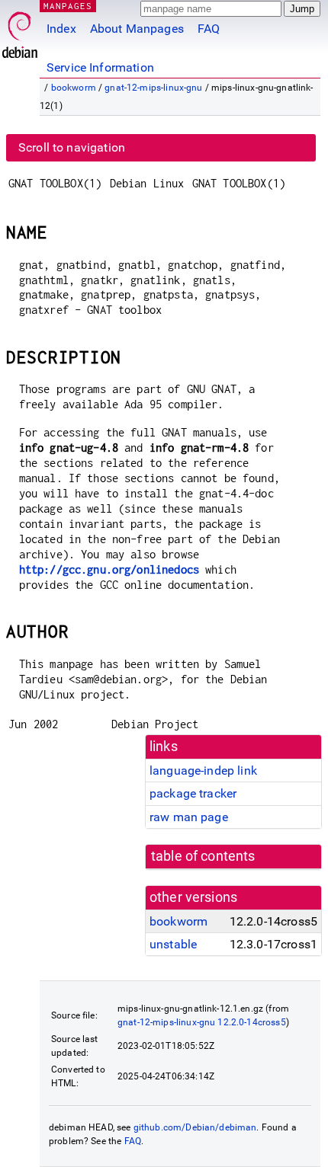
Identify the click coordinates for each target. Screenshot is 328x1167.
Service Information (100, 67)
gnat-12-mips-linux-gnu (153, 87)
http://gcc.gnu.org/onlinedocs (109, 569)
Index (61, 28)
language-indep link (203, 770)
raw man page (189, 817)
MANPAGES (67, 6)
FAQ (209, 28)
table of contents (203, 856)
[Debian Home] (20, 31)
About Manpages (137, 28)
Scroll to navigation (71, 147)
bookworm (73, 87)
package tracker (193, 793)
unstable (173, 944)
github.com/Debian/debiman (195, 1127)
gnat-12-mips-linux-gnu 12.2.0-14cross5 (201, 1022)
